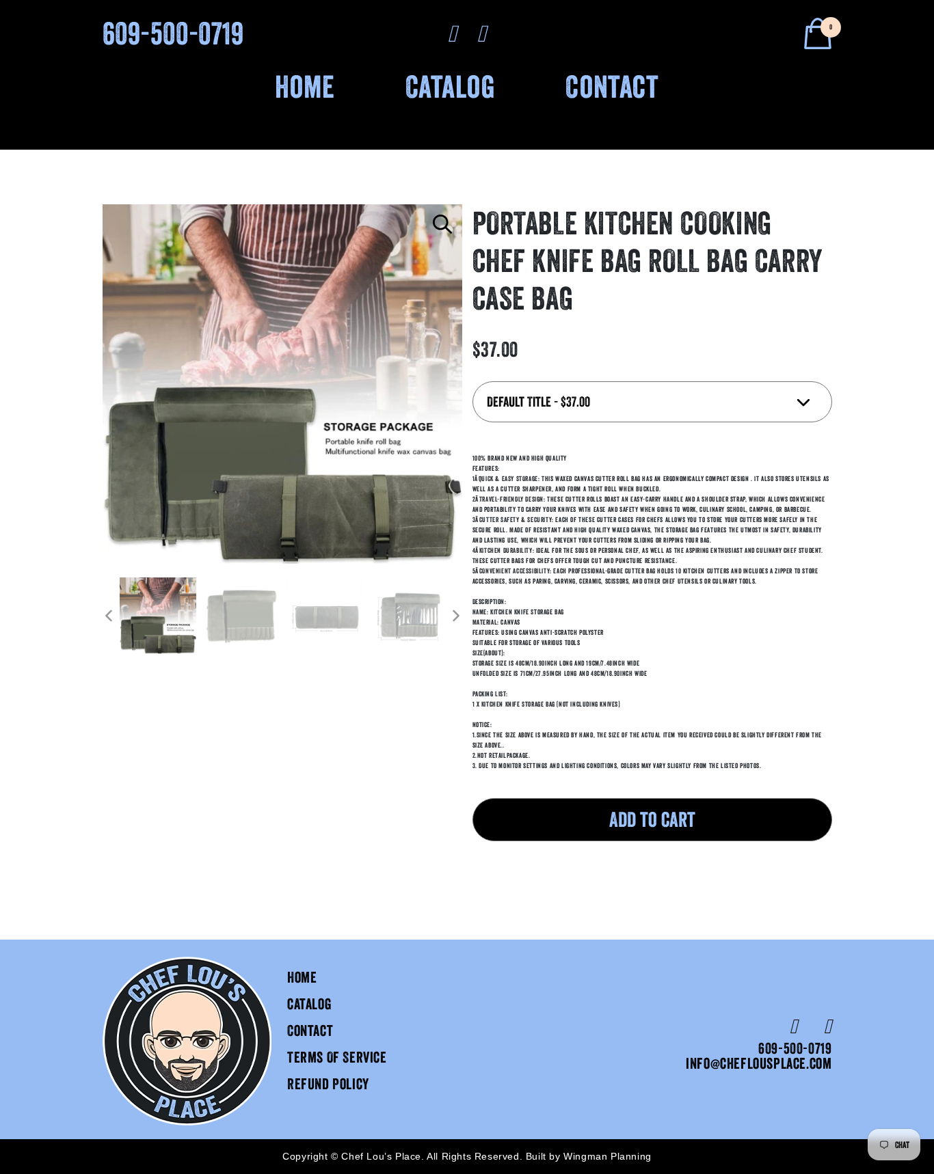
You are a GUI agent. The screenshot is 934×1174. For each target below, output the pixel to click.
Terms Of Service (337, 1057)
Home (304, 86)
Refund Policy (328, 1084)
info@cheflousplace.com (758, 1063)
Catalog (450, 86)
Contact (611, 86)
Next (455, 616)
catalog (309, 1004)
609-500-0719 (173, 33)
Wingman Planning (607, 1156)
